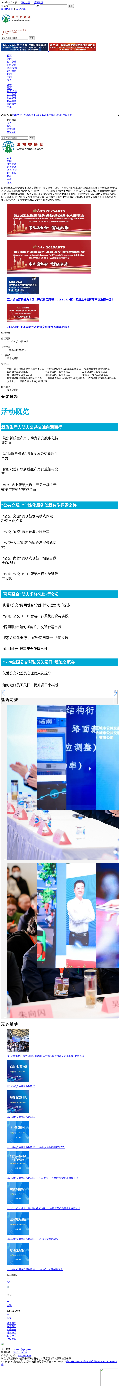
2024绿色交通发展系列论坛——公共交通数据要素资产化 (36, 1147)
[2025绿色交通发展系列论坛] (18, 1112)
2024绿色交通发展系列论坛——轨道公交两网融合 (32, 1239)
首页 (9, 55)
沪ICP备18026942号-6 (77, 1361)
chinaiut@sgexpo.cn (22, 1349)
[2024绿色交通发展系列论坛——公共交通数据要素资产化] (18, 1142)
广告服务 (11, 1329)
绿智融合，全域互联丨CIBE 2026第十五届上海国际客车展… (43, 115)
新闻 (9, 58)
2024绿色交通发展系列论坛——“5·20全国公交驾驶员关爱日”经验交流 (42, 1178)
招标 (9, 74)
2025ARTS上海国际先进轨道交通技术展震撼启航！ (38, 327)
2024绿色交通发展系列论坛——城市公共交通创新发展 (35, 1269)
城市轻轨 (11, 129)
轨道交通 (11, 65)
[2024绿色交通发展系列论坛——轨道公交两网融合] (18, 1234)
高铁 (9, 123)
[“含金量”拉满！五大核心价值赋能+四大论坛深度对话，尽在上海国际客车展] (18, 1050)
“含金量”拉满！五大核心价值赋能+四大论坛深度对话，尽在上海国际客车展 (46, 1056)
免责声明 (11, 1335)
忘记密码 (21, 9)
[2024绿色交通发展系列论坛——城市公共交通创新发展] (18, 1264)
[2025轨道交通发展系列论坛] (18, 1081)
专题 (9, 80)
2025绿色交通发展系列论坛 (21, 1117)
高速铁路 (11, 132)
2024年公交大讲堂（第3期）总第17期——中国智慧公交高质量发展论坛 (43, 1208)
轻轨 (9, 126)
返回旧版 (38, 2)
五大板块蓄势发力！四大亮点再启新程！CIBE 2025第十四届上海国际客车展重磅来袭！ (60, 299)
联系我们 (11, 1326)
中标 (9, 77)
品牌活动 (11, 103)
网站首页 (25, 2)
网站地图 (11, 1338)
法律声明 (11, 1332)
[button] (116, 693)
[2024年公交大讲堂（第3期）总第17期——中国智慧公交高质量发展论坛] (18, 1203)
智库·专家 (12, 68)
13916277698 (24, 1355)
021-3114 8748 (20, 1352)
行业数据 (11, 71)
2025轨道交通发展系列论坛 (21, 1086)
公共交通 (11, 61)
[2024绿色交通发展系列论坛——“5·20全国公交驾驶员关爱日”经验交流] (18, 1173)
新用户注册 (7, 9)
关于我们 (11, 1323)
